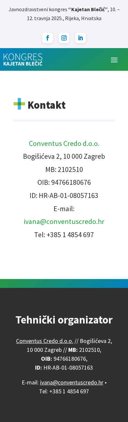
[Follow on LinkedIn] (80, 38)
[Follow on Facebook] (47, 38)
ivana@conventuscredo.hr (64, 221)
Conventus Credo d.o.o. (64, 143)
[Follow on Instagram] (64, 38)
